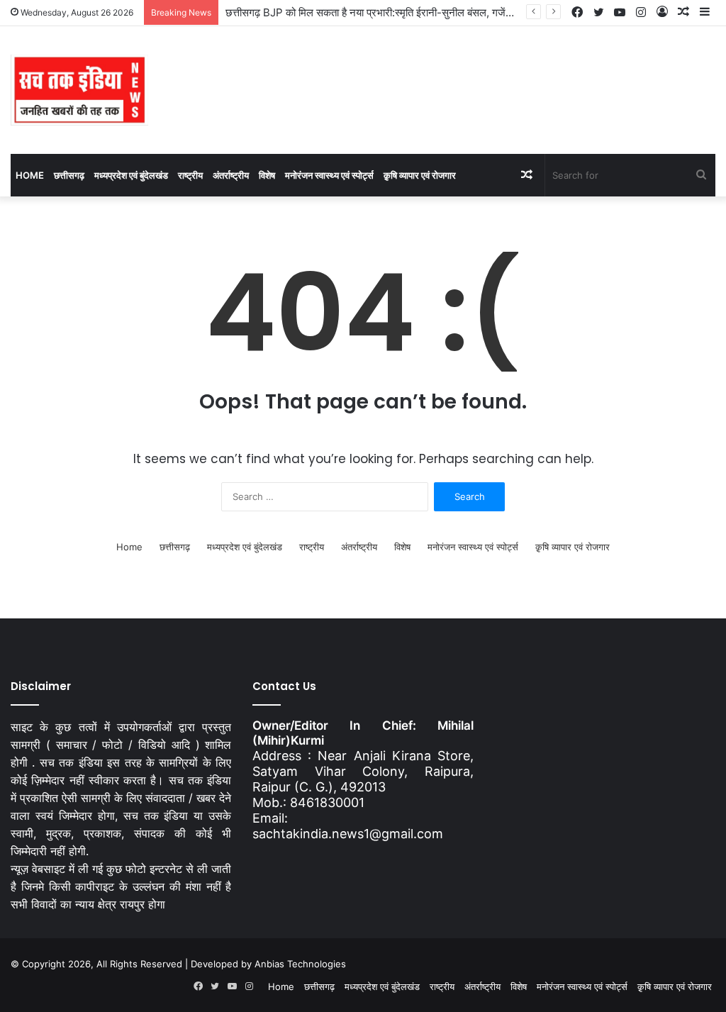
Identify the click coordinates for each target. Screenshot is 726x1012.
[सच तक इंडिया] (79, 90)
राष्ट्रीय (190, 175)
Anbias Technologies (300, 963)
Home (30, 175)
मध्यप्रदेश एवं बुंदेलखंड (131, 175)
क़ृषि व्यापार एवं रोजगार (420, 175)
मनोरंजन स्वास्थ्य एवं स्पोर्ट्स (329, 175)
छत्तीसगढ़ (69, 175)
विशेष (267, 175)
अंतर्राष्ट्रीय (231, 175)
